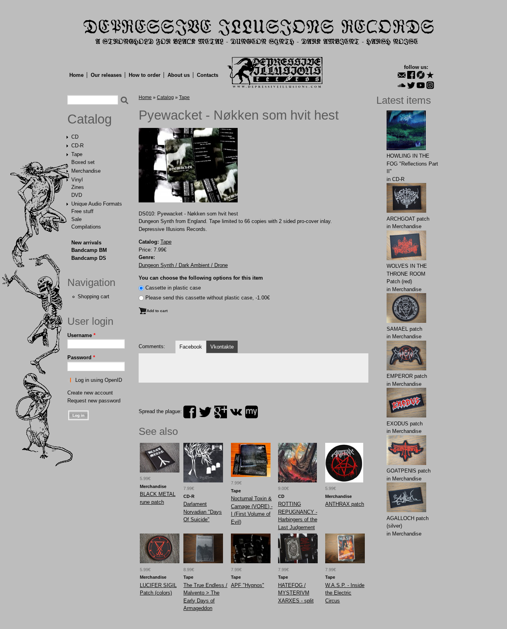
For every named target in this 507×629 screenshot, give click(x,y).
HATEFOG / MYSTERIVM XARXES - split (296, 593)
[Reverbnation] (430, 75)
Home (76, 75)
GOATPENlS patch (409, 471)
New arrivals (86, 243)
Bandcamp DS (88, 258)
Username (81, 335)
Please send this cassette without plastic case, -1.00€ (207, 298)
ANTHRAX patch (344, 504)
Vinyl (77, 180)
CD (74, 137)
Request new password (93, 401)
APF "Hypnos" (247, 585)
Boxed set (83, 162)
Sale (76, 219)
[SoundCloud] (402, 85)
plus (220, 412)
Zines (77, 187)
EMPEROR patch (407, 376)
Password (81, 357)
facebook (189, 412)
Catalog (89, 119)
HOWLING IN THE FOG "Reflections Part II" (412, 163)
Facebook (190, 347)
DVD (76, 195)
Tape (76, 154)
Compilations (86, 227)
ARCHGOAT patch (408, 219)
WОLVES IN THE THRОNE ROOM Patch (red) (407, 273)
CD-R (77, 146)
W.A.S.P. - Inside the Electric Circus (344, 593)
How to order (144, 75)
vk (236, 412)
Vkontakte (222, 347)
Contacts (207, 75)
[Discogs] (421, 75)
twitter (205, 412)
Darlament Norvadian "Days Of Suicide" (202, 511)
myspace (251, 412)
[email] (402, 75)
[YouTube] (421, 85)
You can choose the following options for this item (201, 278)
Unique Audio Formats (96, 204)
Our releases (106, 75)
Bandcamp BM (89, 250)
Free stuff (82, 211)
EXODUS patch (405, 424)
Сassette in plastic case (173, 288)
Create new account (90, 393)
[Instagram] (430, 85)
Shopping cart (93, 296)
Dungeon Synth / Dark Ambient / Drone (183, 265)
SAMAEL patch (404, 329)
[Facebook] (411, 75)
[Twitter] (411, 85)
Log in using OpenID (98, 380)
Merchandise (86, 171)
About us (179, 75)
